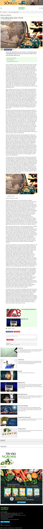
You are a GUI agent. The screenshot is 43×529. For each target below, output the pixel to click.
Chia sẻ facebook (9, 331)
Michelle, (2, 525)
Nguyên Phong (8, 525)
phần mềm (17, 65)
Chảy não (20, 371)
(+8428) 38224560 (5, 518)
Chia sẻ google (17, 331)
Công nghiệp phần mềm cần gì (12, 61)
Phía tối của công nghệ (23, 405)
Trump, (4, 525)
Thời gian (11, 344)
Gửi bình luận (10, 339)
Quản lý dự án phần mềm (11, 58)
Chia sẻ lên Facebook (8, 49)
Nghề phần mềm (24, 319)
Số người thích (17, 344)
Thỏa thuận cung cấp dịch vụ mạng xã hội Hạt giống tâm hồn (10, 519)
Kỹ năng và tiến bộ (22, 428)
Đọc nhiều (4, 466)
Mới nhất (3, 446)
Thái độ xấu (20, 348)
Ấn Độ (13, 328)
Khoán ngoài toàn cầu (22, 394)
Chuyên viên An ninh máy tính (24, 417)
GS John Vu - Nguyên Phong (14, 12)
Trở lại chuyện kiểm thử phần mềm (28, 309)
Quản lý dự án (21, 359)
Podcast (4, 12)
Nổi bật (3, 440)
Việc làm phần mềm (10, 59)
